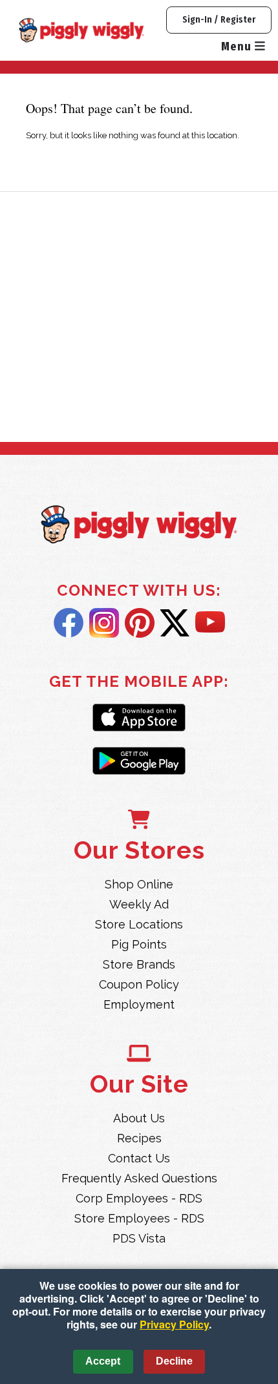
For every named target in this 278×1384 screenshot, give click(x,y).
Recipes (139, 1138)
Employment (139, 1004)
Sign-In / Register (218, 19)
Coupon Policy (139, 984)
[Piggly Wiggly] (139, 526)
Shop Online (139, 884)
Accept (102, 1361)
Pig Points (139, 944)
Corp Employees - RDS (139, 1198)
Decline (174, 1361)
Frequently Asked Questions (139, 1178)
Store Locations (139, 924)
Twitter (174, 623)
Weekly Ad (139, 904)
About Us (139, 1118)
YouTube (210, 623)
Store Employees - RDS (139, 1218)
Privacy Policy (174, 1324)
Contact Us (139, 1158)
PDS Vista (139, 1238)
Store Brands (139, 964)
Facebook (68, 623)
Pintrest (140, 623)
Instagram (104, 623)
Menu (238, 46)
